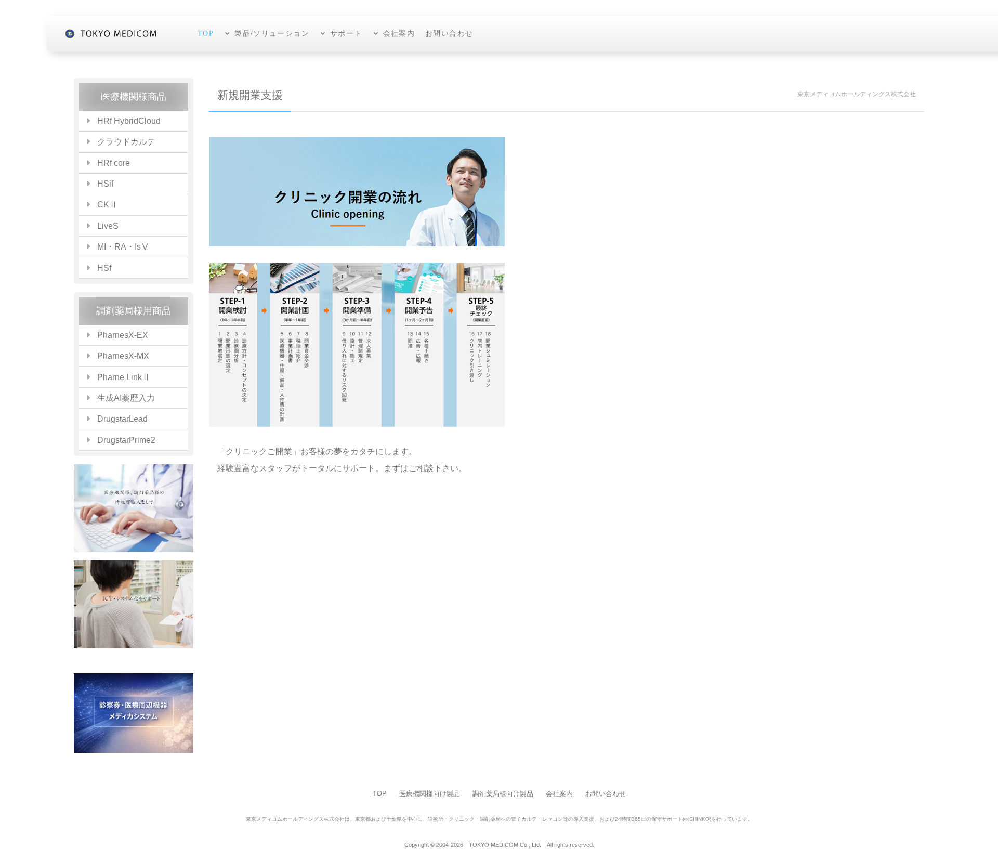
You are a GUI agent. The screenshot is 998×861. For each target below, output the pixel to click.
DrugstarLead (122, 418)
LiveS (108, 225)
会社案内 (399, 33)
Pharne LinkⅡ (123, 377)
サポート (346, 33)
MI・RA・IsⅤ (123, 246)
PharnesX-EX (122, 335)
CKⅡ (107, 204)
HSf (104, 268)
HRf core (113, 163)
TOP (206, 33)
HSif (105, 183)
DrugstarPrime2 (126, 440)
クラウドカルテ (126, 141)
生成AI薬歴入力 (126, 398)
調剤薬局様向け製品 (502, 794)
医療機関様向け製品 (429, 794)
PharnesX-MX (123, 355)
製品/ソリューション (271, 33)
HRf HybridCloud (129, 120)
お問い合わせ (449, 33)
